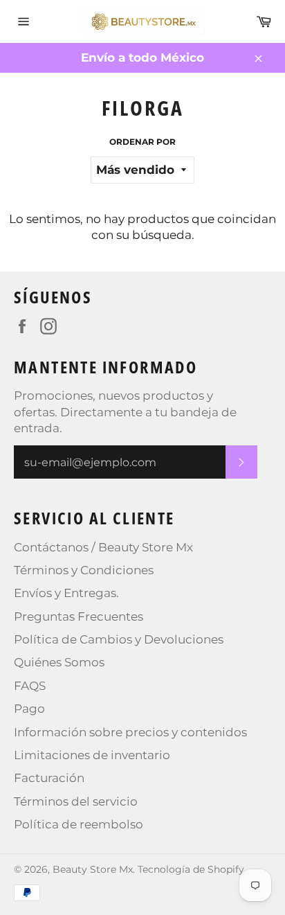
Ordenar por (142, 141)
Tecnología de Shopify (191, 869)
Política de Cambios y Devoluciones (118, 639)
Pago (29, 709)
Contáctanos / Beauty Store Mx (103, 547)
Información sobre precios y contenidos (130, 732)
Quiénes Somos (59, 662)
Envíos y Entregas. (66, 593)
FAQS (30, 686)
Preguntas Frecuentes (78, 616)
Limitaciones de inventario (92, 755)
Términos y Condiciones (84, 570)
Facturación (49, 778)
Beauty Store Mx (93, 869)
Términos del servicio (76, 801)
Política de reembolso (78, 824)
